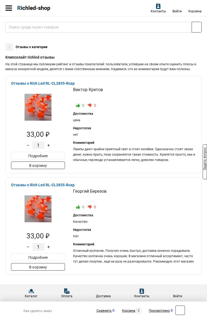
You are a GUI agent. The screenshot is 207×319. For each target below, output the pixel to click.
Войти (177, 11)
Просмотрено (159, 311)
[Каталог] (8, 8)
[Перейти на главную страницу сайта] (40, 8)
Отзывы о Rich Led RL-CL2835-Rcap (43, 83)
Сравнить (104, 311)
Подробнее (38, 156)
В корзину (38, 165)
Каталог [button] (31, 296)
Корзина (195, 11)
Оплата (67, 296)
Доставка (103, 296)
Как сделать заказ (37, 311)
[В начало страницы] (180, 310)
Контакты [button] (158, 11)
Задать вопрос (205, 159)
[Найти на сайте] (197, 27)
